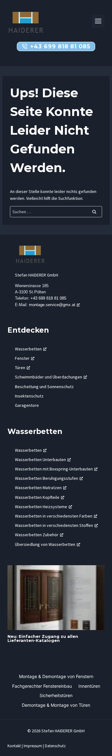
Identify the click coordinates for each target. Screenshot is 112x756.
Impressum (33, 745)
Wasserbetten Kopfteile (37, 497)
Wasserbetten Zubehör (36, 534)
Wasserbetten (28, 349)
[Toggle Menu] (98, 21)
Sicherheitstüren (56, 695)
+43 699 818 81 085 (48, 298)
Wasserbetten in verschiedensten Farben (53, 516)
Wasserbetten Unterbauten (40, 459)
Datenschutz (55, 745)
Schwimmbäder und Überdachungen (48, 377)
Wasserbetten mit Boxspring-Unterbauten (54, 469)
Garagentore (27, 405)
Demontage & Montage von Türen (56, 705)
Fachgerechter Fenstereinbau (42, 686)
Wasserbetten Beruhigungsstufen (46, 478)
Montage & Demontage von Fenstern (56, 676)
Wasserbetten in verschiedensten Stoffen (54, 525)
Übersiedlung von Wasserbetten (45, 544)
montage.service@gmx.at (52, 304)
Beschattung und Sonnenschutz (44, 386)
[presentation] (56, 597)
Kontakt (14, 745)
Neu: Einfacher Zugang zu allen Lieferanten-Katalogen (42, 638)
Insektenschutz (29, 396)
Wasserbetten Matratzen (38, 487)
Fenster (22, 358)
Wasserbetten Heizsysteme (41, 506)
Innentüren (89, 686)
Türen (20, 367)
